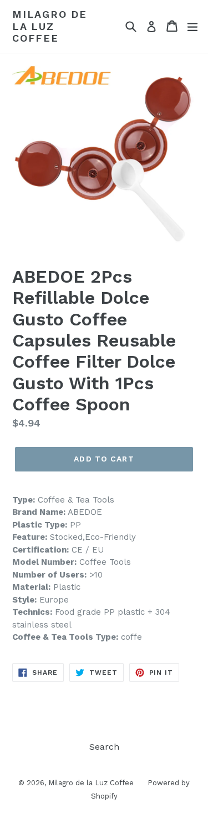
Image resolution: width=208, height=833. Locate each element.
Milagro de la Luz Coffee (49, 26)
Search (104, 746)
